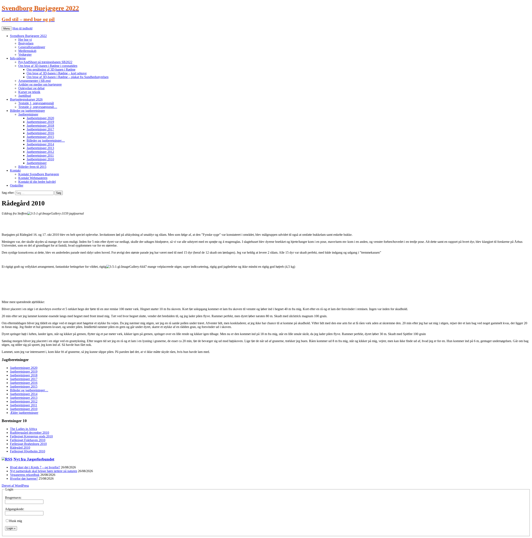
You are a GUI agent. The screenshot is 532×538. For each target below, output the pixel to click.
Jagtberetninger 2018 (40, 125)
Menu (6, 28)
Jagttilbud (24, 95)
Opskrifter (16, 185)
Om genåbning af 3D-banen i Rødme (51, 69)
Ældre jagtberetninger (24, 412)
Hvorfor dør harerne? (24, 478)
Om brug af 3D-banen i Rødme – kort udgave (57, 73)
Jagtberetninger (28, 114)
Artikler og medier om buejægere (40, 84)
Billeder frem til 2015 (32, 166)
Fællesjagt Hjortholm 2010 (27, 451)
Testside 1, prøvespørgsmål (36, 103)
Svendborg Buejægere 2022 (28, 36)
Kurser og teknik (29, 92)
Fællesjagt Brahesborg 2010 (28, 444)
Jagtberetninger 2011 (40, 155)
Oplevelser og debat (31, 88)
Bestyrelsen (25, 43)
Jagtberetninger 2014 (40, 144)
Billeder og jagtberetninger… (46, 140)
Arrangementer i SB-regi (34, 80)
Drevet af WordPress (15, 485)
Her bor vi (25, 39)
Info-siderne (18, 58)
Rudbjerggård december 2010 (29, 432)
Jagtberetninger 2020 (40, 118)
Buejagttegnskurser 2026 (26, 99)
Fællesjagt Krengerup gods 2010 (31, 436)
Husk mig (15, 521)
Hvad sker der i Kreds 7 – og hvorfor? (35, 467)
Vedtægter (25, 54)
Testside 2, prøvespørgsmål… (37, 107)
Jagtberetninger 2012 (40, 152)
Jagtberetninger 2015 (40, 137)
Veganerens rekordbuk (24, 475)
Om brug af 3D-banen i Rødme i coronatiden (47, 66)
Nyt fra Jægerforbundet (34, 459)
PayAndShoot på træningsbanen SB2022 (45, 62)
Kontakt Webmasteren (32, 178)
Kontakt (15, 170)
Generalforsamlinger (31, 47)
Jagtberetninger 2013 (40, 148)
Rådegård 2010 (20, 447)
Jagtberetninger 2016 (40, 133)
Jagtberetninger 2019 (40, 122)
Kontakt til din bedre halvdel (37, 181)
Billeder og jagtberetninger (27, 110)
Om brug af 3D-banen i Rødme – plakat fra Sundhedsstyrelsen (67, 77)
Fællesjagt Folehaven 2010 (27, 440)
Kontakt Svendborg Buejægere (38, 174)
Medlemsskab (27, 51)
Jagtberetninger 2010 (40, 159)
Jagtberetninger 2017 (40, 129)
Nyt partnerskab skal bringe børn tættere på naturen (43, 471)
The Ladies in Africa (23, 429)
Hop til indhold (22, 28)
